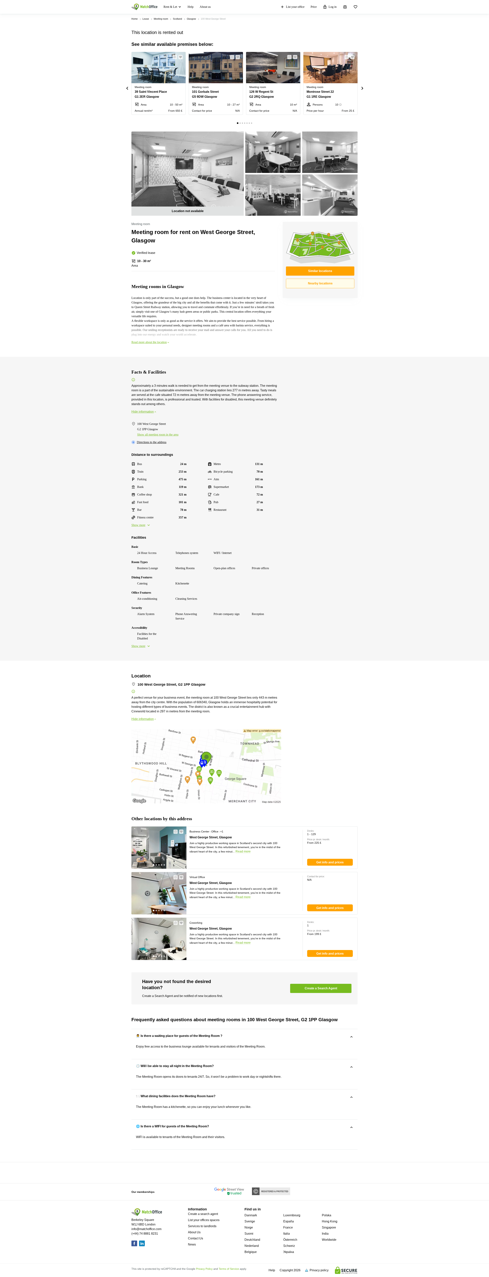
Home (134, 19)
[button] (174, 57)
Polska (326, 1215)
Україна (288, 1252)
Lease (145, 19)
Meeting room (161, 19)
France (288, 1227)
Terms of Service (229, 1268)
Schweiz (289, 1245)
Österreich (290, 1239)
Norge (248, 1227)
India (325, 1233)
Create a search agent (203, 1214)
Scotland (177, 19)
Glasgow (191, 19)
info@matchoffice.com (146, 1229)
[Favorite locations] (355, 7)
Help (190, 6)
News (192, 1244)
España (288, 1221)
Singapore (329, 1227)
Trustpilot (136, 1172)
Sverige (249, 1221)
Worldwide (329, 1239)
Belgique (250, 1252)
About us (205, 6)
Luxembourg (291, 1215)
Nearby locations (320, 283)
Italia (286, 1233)
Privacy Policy (204, 1268)
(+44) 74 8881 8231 (144, 1233)
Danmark (250, 1215)
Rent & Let (170, 6)
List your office (295, 6)
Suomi (248, 1233)
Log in (333, 6)
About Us (194, 1232)
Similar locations (320, 271)
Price (314, 6)
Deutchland (252, 1239)
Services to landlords (202, 1226)
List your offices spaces (203, 1220)
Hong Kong (329, 1221)
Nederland (251, 1245)
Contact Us (195, 1238)
